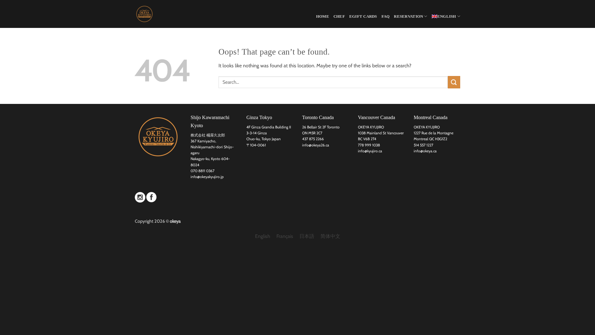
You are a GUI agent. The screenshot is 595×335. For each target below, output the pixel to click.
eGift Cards (363, 16)
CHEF (339, 16)
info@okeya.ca (425, 151)
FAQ (385, 16)
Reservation (408, 16)
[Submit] (454, 82)
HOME (322, 16)
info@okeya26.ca (315, 145)
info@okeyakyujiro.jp (207, 176)
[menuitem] (446, 16)
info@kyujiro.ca (370, 151)
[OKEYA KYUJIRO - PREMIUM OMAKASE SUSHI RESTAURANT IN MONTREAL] (166, 14)
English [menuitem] (262, 236)
